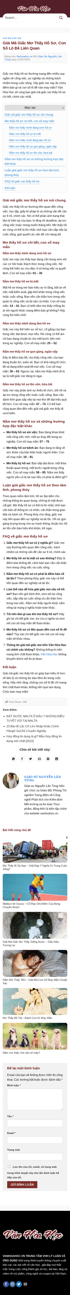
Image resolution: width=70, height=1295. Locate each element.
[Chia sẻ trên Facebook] (22, 759)
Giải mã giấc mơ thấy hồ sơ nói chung (29, 114)
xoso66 (16, 1218)
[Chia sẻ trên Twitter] (30, 759)
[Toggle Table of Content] (61, 108)
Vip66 (4, 1218)
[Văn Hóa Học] (35, 9)
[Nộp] (61, 17)
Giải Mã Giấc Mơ (12, 38)
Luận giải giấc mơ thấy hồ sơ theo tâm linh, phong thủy (32, 172)
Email (11, 1133)
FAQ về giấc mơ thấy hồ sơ (22, 181)
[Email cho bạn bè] (39, 759)
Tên (10, 1116)
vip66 (28, 1218)
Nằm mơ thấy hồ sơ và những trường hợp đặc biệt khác (34, 161)
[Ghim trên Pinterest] (48, 759)
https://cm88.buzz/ (45, 1218)
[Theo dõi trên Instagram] (12, 1284)
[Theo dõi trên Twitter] (19, 1284)
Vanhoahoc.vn (25, 56)
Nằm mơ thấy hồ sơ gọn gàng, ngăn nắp (33, 146)
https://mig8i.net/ (12, 1223)
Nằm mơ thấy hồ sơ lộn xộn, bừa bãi (30, 152)
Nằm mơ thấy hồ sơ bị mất (25, 133)
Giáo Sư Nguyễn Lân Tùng (42, 778)
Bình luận (14, 1085)
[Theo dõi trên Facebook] (6, 1284)
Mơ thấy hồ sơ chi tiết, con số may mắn (29, 121)
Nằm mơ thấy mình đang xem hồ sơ (30, 127)
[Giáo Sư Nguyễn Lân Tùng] (11, 780)
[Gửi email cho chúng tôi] (25, 1284)
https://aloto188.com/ (39, 1223)
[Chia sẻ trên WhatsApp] (13, 759)
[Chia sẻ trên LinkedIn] (56, 759)
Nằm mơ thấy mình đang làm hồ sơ (30, 140)
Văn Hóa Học (49, 654)
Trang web (13, 1149)
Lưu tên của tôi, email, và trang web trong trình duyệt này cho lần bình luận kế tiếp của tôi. (33, 1172)
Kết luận (10, 188)
